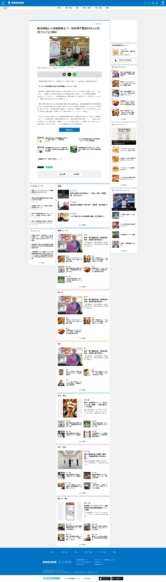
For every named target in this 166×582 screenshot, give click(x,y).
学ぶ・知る (98, 8)
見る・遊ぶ (69, 8)
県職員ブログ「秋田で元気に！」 (49, 159)
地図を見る (69, 130)
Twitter (149, 3)
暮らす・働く (87, 8)
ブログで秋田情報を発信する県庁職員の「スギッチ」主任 (59, 86)
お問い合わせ (98, 562)
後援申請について (99, 564)
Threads (156, 3)
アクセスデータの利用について (85, 562)
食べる (59, 8)
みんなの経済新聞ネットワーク (51, 578)
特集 (107, 8)
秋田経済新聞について (82, 559)
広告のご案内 (80, 564)
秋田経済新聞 (16, 3)
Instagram (152, 3)
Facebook (145, 3)
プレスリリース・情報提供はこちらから (105, 559)
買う (77, 8)
